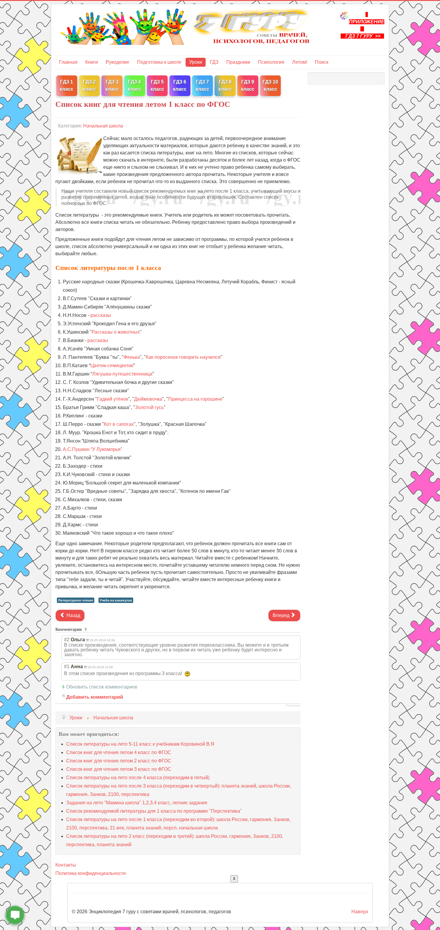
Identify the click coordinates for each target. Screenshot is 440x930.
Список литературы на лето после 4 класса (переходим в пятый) (138, 777)
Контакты (65, 864)
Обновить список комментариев (101, 686)
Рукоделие (117, 62)
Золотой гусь (149, 407)
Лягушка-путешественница (122, 373)
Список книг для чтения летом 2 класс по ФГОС (118, 760)
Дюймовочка (148, 399)
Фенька (132, 357)
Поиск (321, 62)
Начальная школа (103, 125)
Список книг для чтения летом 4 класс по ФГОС (118, 752)
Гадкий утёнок (112, 399)
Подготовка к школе (159, 62)
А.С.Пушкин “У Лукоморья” (92, 449)
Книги (91, 62)
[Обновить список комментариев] (86, 629)
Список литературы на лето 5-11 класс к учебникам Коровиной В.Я (140, 744)
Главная (68, 62)
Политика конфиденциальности (90, 873)
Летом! (299, 62)
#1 (66, 666)
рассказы (100, 315)
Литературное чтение (75, 600)
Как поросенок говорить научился (183, 357)
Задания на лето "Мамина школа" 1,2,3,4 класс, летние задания (136, 802)
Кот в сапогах (119, 424)
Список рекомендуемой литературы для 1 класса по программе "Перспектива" (154, 811)
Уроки (195, 62)
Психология (271, 62)
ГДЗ (214, 62)
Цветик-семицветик (111, 365)
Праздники (238, 62)
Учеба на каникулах (116, 600)
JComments (293, 705)
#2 (66, 639)
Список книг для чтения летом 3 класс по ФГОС (118, 769)
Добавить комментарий (94, 697)
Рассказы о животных (116, 332)
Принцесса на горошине (195, 399)
